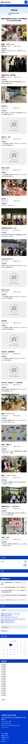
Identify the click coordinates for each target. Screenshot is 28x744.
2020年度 (3, 674)
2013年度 (3, 686)
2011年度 (3, 690)
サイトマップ (5, 727)
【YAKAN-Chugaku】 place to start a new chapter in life (13, 619)
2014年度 (3, 685)
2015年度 (3, 683)
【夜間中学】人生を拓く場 (6, 615)
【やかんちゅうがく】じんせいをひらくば (9, 617)
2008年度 (3, 695)
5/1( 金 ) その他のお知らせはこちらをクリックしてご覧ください (13, 600)
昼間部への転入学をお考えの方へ (8, 620)
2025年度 (3, 666)
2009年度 (3, 693)
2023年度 (3, 669)
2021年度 (3, 673)
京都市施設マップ (4, 631)
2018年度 (3, 678)
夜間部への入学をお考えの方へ (8, 622)
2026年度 (3, 664)
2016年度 (3, 681)
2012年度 (3, 688)
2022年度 (3, 671)
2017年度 (3, 680)
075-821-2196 (7, 721)
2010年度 (3, 692)
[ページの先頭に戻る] (26, 742)
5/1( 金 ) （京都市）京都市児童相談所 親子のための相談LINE (13, 587)
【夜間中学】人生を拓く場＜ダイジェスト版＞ (10, 613)
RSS (4, 699)
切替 (25, 565)
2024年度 (3, 667)
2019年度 (3, 676)
